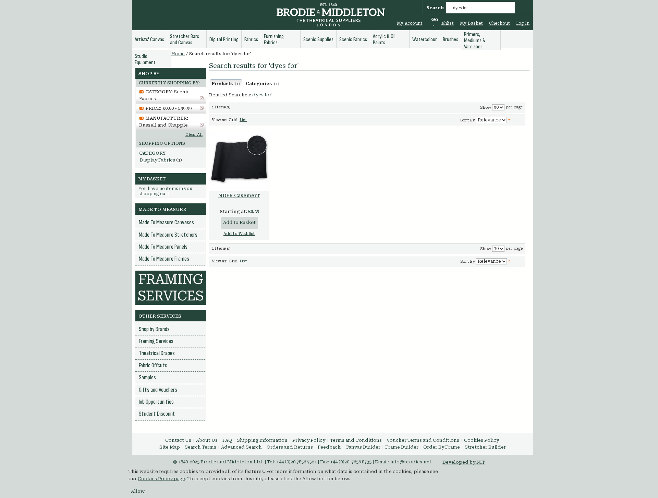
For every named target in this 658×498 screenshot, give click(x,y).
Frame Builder (401, 447)
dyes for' (262, 94)
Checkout (499, 23)
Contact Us (178, 440)
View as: (220, 120)
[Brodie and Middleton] (331, 15)
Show (485, 107)
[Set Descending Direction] (509, 120)
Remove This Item (202, 98)
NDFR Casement (239, 195)
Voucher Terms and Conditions (423, 440)
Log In (522, 23)
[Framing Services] (170, 273)
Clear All (194, 134)
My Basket (471, 23)
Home (178, 53)
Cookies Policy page (161, 478)
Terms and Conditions (356, 440)
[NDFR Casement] (239, 161)
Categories (262, 83)
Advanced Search (241, 447)
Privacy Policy (308, 440)
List (243, 120)
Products (226, 83)
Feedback (329, 447)
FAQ (227, 440)
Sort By (467, 120)
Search (435, 7)
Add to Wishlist (239, 234)
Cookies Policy (481, 440)
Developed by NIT (463, 462)
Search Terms (200, 447)
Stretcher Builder (485, 447)
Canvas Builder (362, 447)
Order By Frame (441, 447)
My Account (410, 23)
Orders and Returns (290, 447)
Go (434, 19)
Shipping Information (262, 440)
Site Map (169, 447)
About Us (207, 440)
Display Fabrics (157, 160)
